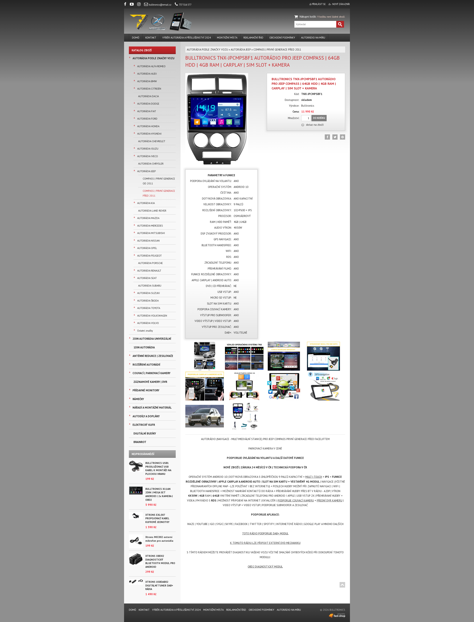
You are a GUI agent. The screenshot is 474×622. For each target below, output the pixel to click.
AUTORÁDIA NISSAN (148, 240)
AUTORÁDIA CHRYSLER (150, 163)
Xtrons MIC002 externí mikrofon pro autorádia (159, 538)
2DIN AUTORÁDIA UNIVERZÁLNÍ (152, 338)
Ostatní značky (145, 330)
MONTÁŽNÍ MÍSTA (227, 37)
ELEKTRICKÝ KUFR (144, 425)
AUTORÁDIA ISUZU (147, 148)
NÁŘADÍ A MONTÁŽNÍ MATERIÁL (152, 407)
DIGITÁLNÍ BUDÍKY (144, 433)
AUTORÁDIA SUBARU (149, 285)
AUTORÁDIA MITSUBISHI (151, 233)
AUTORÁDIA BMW (147, 81)
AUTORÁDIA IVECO (147, 156)
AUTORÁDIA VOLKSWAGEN (152, 315)
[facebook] (126, 4)
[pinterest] (342, 137)
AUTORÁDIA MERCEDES (150, 225)
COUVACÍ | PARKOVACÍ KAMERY (151, 373)
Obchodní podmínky (282, 37)
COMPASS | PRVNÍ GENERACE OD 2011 (159, 181)
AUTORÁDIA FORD (147, 118)
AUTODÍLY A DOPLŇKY (146, 416)
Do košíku (319, 118)
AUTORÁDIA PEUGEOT (149, 255)
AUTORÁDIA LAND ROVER (152, 210)
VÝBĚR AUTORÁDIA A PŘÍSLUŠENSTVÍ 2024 (186, 37)
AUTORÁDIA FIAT (146, 111)
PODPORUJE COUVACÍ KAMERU (296, 500)
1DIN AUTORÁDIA (144, 347)
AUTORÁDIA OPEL (147, 248)
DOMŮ (135, 37)
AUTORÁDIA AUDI (147, 73)
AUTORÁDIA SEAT (147, 278)
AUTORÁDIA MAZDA (148, 218)
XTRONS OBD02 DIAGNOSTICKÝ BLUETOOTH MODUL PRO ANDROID (160, 561)
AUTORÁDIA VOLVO (148, 323)
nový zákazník (341, 4)
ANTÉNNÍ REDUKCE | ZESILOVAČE (153, 356)
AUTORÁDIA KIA (146, 203)
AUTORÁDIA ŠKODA (148, 300)
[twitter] (335, 137)
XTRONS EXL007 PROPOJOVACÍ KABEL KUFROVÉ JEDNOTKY (157, 518)
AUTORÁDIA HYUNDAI (149, 133)
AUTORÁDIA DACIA (148, 96)
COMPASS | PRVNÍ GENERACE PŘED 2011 (159, 193)
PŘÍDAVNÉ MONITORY (146, 390)
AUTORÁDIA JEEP (146, 171)
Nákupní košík (308, 16)
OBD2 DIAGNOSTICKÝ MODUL (265, 566)
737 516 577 (185, 4)
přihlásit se (319, 4)
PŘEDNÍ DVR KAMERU (329, 500)
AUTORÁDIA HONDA (148, 126)
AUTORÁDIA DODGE (148, 103)
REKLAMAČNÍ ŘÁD (253, 37)
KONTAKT (150, 37)
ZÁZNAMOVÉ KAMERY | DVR (150, 382)
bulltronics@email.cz (160, 4)
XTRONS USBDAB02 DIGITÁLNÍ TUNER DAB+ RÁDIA (159, 585)
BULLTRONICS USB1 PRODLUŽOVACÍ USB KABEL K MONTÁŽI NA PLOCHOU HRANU (158, 468)
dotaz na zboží (315, 124)
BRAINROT (139, 442)
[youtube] (133, 4)
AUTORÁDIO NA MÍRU (313, 37)
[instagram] (140, 4)
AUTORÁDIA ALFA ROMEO (151, 66)
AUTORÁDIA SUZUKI (148, 293)
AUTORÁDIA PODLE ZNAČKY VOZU (153, 58)
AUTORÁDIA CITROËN (149, 88)
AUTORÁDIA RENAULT (149, 270)
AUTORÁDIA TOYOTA (148, 308)
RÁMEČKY (138, 399)
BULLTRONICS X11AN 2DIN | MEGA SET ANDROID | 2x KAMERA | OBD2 (159, 494)
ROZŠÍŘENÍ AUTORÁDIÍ (146, 364)
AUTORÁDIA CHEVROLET (151, 141)
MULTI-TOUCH (313, 477)
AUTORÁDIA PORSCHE (150, 263)
